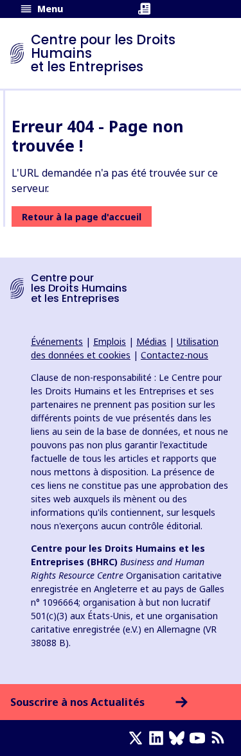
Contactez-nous (174, 355)
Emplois (109, 341)
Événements (57, 341)
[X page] (138, 738)
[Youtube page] (200, 738)
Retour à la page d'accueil (81, 217)
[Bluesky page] (179, 738)
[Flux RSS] (220, 738)
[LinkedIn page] (158, 738)
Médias (151, 341)
